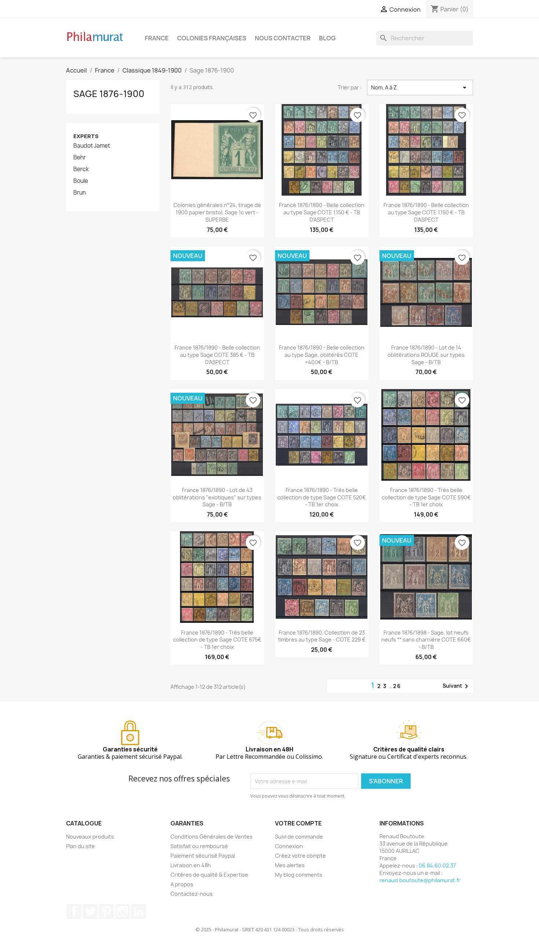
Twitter (90, 911)
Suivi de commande (299, 836)
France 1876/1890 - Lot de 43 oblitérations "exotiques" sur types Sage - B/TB (217, 497)
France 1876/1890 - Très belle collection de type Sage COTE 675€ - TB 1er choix (217, 640)
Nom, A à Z (420, 87)
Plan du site (80, 846)
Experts (86, 136)
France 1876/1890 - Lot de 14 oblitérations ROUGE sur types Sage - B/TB (426, 355)
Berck (81, 169)
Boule (80, 181)
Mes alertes (290, 865)
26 (397, 686)
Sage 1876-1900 (108, 94)
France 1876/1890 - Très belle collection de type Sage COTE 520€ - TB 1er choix (321, 497)
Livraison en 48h (190, 865)
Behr (79, 157)
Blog (327, 38)
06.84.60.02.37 (437, 865)
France (157, 38)
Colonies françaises (211, 38)
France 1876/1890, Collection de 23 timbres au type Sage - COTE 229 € (322, 636)
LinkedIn (138, 911)
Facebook (74, 911)
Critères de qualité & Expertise (209, 874)
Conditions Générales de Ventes (211, 836)
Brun (79, 192)
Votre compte (298, 823)
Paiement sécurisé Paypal (202, 855)
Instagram (122, 911)
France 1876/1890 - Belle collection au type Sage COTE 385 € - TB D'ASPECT (217, 355)
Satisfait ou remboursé (199, 846)
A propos (181, 884)
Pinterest (106, 911)
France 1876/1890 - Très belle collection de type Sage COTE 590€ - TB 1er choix (426, 497)
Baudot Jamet (91, 145)
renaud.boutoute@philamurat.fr (420, 880)
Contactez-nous (191, 893)
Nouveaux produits (90, 836)
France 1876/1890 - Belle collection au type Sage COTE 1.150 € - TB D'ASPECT (321, 212)
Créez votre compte (300, 855)
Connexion (289, 846)
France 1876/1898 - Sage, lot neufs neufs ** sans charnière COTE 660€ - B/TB (426, 640)
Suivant (457, 686)
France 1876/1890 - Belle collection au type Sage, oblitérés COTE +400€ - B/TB (321, 355)
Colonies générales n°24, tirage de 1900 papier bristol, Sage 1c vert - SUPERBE (217, 212)
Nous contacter (283, 38)
